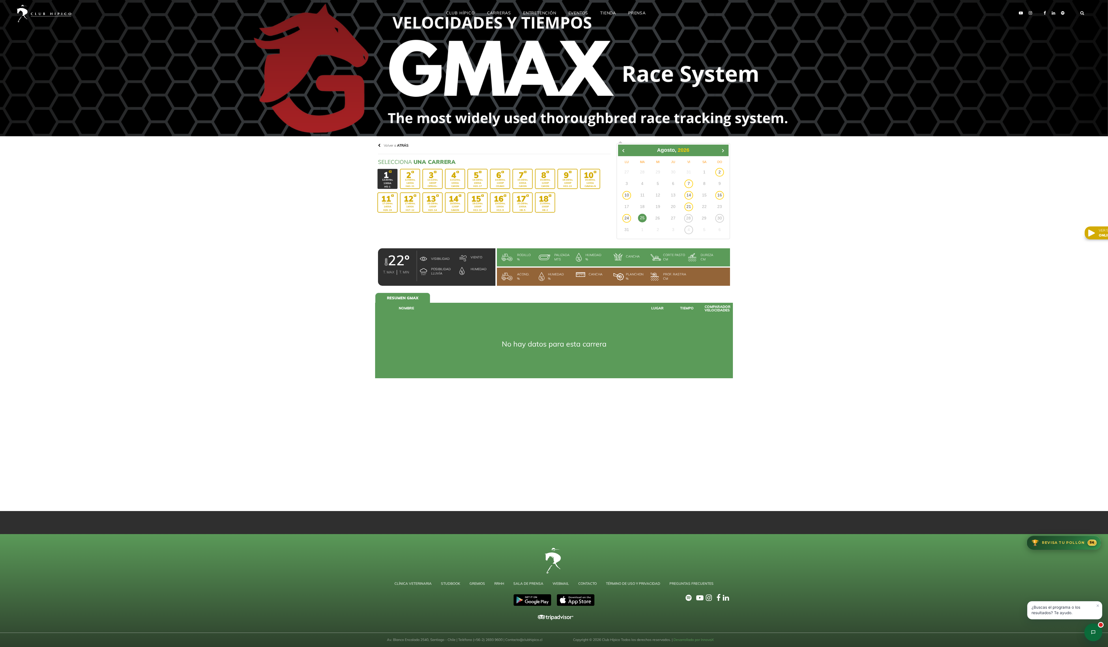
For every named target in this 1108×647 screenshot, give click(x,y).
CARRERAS (499, 13)
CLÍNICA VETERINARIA (413, 583)
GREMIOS (477, 583)
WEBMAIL (561, 583)
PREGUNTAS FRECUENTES (691, 583)
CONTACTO (587, 583)
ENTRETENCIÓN (539, 13)
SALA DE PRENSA (528, 583)
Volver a (396, 145)
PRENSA (637, 13)
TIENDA (608, 13)
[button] (1064, 610)
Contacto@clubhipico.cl (523, 639)
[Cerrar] (1097, 606)
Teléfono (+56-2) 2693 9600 (481, 639)
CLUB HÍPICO (460, 13)
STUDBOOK (450, 583)
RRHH (499, 583)
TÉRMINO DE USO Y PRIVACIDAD (633, 583)
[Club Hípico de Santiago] (1093, 632)
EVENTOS (578, 13)
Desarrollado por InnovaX (693, 639)
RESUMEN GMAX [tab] (402, 298)
